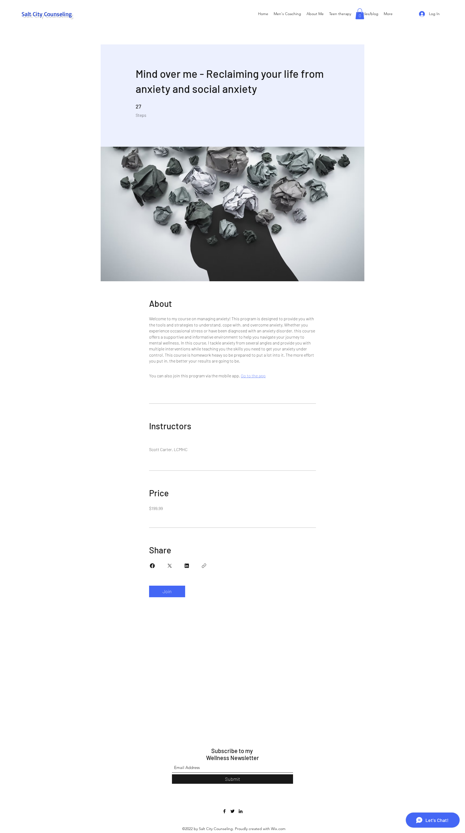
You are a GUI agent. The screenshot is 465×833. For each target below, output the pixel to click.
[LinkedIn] (240, 811)
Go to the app (253, 375)
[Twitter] (232, 811)
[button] (359, 13)
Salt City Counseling (47, 13)
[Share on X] (169, 566)
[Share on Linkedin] (187, 566)
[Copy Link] (204, 566)
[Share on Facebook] (152, 566)
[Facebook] (224, 811)
